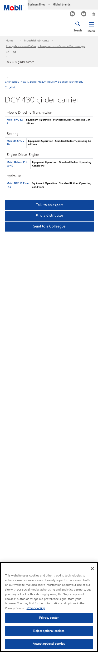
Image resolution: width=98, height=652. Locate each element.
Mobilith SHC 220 (15, 142)
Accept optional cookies (49, 644)
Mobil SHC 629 (15, 121)
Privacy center (49, 618)
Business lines (36, 4)
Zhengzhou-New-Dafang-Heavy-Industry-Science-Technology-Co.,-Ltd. (45, 49)
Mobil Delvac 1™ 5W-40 (17, 163)
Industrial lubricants (36, 40)
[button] (91, 26)
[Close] (92, 568)
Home (9, 40)
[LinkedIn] (72, 14)
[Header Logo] (14, 5)
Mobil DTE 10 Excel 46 (18, 185)
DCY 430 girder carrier (20, 62)
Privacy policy (36, 608)
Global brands (61, 4)
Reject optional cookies (48, 631)
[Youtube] (84, 14)
